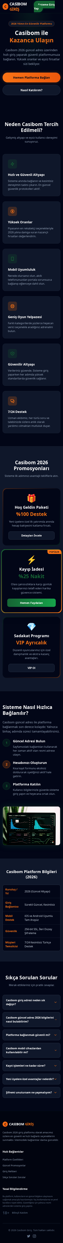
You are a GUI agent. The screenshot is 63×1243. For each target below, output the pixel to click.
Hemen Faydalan (31, 603)
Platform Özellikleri (13, 1159)
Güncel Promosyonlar (14, 1165)
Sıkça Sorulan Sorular (14, 1177)
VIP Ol (31, 668)
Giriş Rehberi (10, 1171)
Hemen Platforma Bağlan (31, 77)
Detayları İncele (31, 535)
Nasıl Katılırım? (31, 90)
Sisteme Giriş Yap (44, 6)
